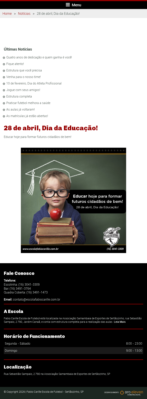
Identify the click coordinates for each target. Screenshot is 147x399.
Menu (76, 4)
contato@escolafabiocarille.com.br (36, 299)
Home (7, 13)
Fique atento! (15, 64)
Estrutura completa (19, 96)
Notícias (24, 13)
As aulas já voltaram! (20, 109)
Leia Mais (120, 322)
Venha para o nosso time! (23, 77)
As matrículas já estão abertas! (27, 116)
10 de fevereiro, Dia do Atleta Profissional (34, 83)
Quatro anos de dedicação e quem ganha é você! (39, 57)
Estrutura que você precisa (24, 70)
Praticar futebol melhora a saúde (28, 103)
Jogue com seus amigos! (23, 90)
